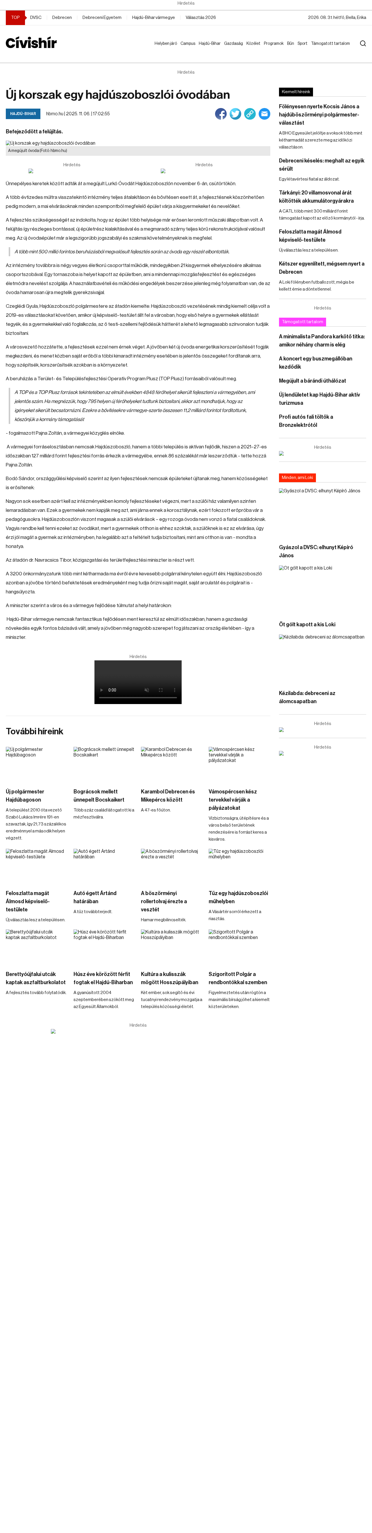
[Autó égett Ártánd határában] (104, 866)
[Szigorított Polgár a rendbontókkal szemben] (240, 946)
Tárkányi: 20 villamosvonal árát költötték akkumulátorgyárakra (316, 197)
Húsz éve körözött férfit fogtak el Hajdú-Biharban (103, 978)
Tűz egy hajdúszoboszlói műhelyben (238, 897)
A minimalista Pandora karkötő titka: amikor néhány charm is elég (322, 340)
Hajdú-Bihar (206, 49)
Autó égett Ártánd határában (95, 897)
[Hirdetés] (72, 171)
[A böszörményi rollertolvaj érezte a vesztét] (172, 866)
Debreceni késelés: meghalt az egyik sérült (321, 164)
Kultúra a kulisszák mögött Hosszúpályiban (169, 978)
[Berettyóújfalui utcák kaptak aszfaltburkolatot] (37, 946)
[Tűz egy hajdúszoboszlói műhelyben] (240, 866)
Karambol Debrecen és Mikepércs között (168, 795)
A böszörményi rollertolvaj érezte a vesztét (164, 901)
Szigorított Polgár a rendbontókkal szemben (238, 978)
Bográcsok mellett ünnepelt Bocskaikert (99, 795)
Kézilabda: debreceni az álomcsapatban (307, 697)
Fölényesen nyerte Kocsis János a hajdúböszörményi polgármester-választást (319, 114)
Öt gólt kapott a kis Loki (307, 624)
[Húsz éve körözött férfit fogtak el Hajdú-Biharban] (104, 946)
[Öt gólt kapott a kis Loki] (322, 590)
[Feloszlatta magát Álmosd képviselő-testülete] (37, 866)
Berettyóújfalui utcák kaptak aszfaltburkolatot (36, 978)
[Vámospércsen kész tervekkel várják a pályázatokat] (240, 764)
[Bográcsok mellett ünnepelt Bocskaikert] (104, 764)
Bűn (291, 44)
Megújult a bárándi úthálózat (312, 380)
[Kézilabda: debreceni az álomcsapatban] (322, 659)
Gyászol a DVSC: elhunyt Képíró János (316, 551)
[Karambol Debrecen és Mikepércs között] (172, 764)
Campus (189, 44)
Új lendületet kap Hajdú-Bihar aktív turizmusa (319, 399)
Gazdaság (234, 44)
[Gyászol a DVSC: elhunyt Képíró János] (322, 512)
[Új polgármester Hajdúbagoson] (37, 764)
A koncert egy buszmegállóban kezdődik (315, 362)
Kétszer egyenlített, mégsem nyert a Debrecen (321, 268)
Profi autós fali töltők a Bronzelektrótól (306, 421)
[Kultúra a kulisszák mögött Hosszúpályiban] (172, 946)
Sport (304, 44)
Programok (275, 44)
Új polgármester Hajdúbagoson (25, 795)
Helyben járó (163, 49)
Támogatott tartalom (323, 49)
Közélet (255, 44)
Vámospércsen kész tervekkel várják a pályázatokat (233, 800)
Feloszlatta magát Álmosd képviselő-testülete (28, 901)
